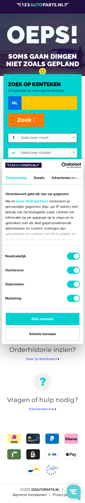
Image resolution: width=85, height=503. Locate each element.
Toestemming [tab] (16, 178)
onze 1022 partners (32, 201)
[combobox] (48, 138)
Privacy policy (63, 495)
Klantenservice (41, 409)
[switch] (73, 270)
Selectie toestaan (42, 334)
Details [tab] (39, 178)
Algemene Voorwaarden (29, 495)
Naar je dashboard (41, 359)
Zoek (25, 120)
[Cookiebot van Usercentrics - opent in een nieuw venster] (61, 165)
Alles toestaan (42, 319)
